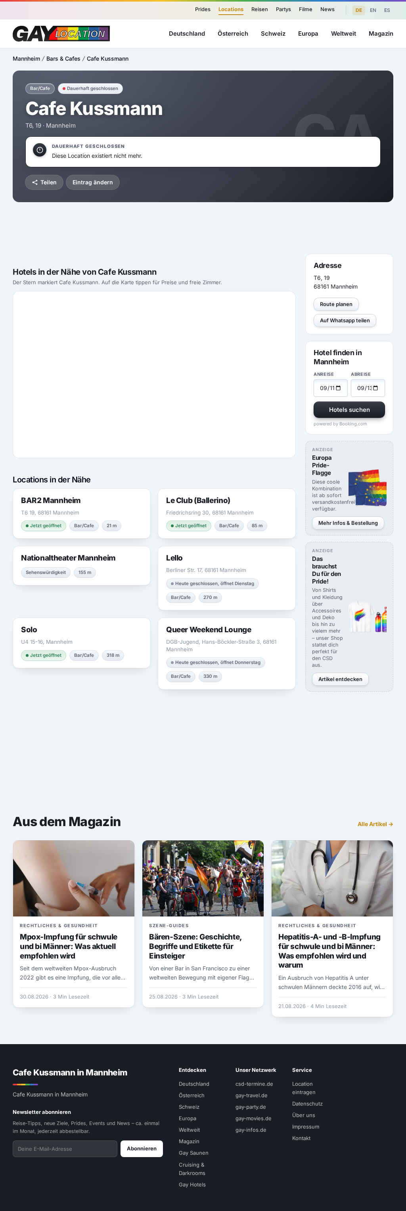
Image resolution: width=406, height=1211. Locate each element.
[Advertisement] (203, 228)
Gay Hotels (192, 1184)
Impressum (305, 1126)
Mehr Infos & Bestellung (348, 523)
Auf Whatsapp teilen (345, 320)
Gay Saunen (194, 1153)
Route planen (336, 304)
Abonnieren (142, 1148)
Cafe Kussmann (107, 58)
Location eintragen (304, 1088)
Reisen (259, 9)
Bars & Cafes (63, 58)
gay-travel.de (252, 1095)
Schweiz (273, 33)
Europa (308, 33)
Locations (230, 9)
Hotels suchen (349, 409)
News (327, 9)
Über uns (303, 1115)
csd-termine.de (254, 1084)
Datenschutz (307, 1103)
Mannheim (26, 58)
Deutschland (187, 33)
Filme (305, 9)
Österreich (233, 33)
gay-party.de (251, 1107)
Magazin (381, 33)
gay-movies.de (254, 1118)
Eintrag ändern (93, 182)
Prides (203, 9)
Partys (283, 9)
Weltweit (343, 33)
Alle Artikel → (375, 824)
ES (387, 10)
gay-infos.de (251, 1130)
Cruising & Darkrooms (192, 1168)
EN (373, 10)
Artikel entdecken (340, 679)
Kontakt (301, 1138)
